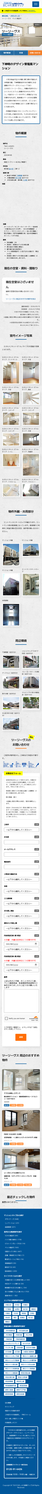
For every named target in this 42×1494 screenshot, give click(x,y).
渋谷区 (7, 1317)
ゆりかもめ (26, 1343)
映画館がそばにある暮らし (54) (16, 1288)
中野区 (25, 1305)
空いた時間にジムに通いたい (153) (17, 1292)
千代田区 (8, 1309)
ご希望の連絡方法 (21, 874)
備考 (5, 977)
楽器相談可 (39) (10, 1263)
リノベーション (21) (12, 1223)
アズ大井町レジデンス (12, 1093)
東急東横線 (9, 1381)
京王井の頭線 (30, 1347)
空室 (21, 52)
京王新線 (8, 1352)
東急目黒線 (23, 1385)
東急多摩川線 (9, 1377)
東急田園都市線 (10, 1385)
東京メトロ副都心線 (29, 1356)
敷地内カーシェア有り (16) (14, 1259)
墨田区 (33, 1309)
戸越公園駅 (28, 1184)
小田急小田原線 (28, 1352)
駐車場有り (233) (11, 1271)
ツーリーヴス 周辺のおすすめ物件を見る (21, 299)
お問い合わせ (35, 52)
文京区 (16, 1313)
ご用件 (21, 824)
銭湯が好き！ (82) (11, 1295)
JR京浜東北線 (23, 1331)
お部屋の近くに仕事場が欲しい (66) (17, 1280)
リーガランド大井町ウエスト (14, 1173)
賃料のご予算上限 (21, 923)
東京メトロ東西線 (29, 1368)
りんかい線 (9, 1347)
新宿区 (24, 1313)
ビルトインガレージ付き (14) (15, 1243)
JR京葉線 (8, 1335)
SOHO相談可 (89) (11, 1236)
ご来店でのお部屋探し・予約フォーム (18, 1415)
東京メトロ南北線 (11, 1364)
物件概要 (7, 52)
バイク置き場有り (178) (13, 1240)
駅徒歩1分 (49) (10, 1267)
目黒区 (22, 1317)
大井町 (25, 180)
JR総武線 (8, 1339)
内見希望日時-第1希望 (21, 935)
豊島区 (7, 1322)
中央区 (17, 1305)
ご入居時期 (21, 898)
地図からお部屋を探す (12, 1411)
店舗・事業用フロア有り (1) (14, 1255)
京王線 (17, 1352)
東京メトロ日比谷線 (28, 1364)
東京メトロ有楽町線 (12, 1368)
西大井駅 (18, 178)
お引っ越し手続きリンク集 (14, 1419)
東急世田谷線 (25, 1373)
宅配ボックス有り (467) (13, 1251)
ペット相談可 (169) (12, 1247)
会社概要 (8, 1403)
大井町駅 (20, 1105)
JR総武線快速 (20, 1339)
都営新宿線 (9, 1394)
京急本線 (20, 1347)
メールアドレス (21, 849)
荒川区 (30, 1317)
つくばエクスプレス (12, 1343)
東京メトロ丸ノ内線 (12, 1356)
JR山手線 (28, 1335)
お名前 (21, 837)
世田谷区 (8, 1305)
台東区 (17, 1309)
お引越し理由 (21, 911)
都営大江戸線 (21, 1390)
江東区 (32, 1313)
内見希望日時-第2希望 (21, 956)
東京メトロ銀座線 (11, 1373)
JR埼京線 (18, 1335)
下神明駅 (19, 175)
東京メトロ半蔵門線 (29, 1360)
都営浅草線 (20, 1394)
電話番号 (21, 861)
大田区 (7, 1313)
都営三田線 (9, 1390)
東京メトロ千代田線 (12, 1360)
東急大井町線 (22, 1377)
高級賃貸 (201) (10, 1227)
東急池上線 (20, 1381)
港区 (15, 1317)
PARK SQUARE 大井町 (12, 1134)
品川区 (11, 169)
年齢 (5, 886)
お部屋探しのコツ (11, 1422)
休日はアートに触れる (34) (14, 1284)
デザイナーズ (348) (12, 1219)
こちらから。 (31, 11)
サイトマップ (9, 1407)
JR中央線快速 (10, 1331)
